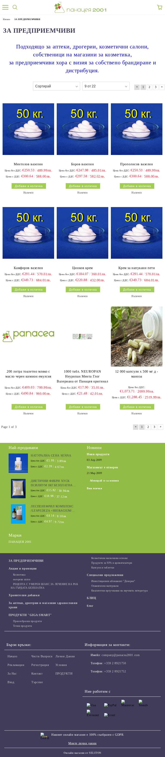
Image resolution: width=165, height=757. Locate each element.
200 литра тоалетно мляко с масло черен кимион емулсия (28, 374)
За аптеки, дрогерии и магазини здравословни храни (43, 605)
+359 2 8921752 (115, 671)
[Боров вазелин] (82, 129)
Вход (11, 682)
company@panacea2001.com (121, 655)
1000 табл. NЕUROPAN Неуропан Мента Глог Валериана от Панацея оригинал (82, 376)
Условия (61, 665)
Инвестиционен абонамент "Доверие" (113, 581)
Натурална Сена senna (51, 455)
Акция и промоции (23, 568)
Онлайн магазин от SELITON (82, 752)
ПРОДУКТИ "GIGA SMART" (30, 615)
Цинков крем (82, 268)
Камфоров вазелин (28, 268)
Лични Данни (65, 656)
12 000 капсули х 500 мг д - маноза (136, 374)
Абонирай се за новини (104, 480)
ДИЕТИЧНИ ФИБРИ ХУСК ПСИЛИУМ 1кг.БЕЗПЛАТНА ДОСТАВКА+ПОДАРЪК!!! (52, 483)
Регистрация (40, 665)
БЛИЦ (91, 598)
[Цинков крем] (82, 233)
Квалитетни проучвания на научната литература (119, 590)
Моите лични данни (82, 743)
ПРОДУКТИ (63, 673)
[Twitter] (99, 680)
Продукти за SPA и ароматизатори (111, 562)
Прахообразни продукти (27, 621)
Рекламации (16, 665)
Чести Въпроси (41, 656)
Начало (12, 656)
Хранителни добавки (24, 595)
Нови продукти (98, 454)
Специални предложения (105, 575)
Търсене (37, 682)
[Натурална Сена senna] (18, 463)
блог (90, 605)
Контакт (37, 673)
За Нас (12, 673)
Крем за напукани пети (136, 268)
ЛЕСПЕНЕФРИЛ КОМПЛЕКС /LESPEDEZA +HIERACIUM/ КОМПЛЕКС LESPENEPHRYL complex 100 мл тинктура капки (53, 509)
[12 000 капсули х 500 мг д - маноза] (136, 336)
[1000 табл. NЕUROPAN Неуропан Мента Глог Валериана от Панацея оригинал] (82, 336)
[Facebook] (90, 680)
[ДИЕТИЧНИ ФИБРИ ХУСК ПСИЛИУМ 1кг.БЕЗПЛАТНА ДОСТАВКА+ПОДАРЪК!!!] (18, 488)
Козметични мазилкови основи (109, 558)
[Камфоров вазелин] (28, 233)
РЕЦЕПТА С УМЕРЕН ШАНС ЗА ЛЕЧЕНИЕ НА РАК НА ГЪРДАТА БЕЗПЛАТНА (44, 586)
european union (21, 579)
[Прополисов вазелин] (136, 129)
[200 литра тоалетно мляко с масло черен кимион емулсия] (28, 336)
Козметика (19, 574)
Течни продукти (22, 625)
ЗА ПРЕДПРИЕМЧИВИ (26, 560)
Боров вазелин (82, 164)
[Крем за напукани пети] (136, 233)
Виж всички (94, 488)
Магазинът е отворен (102, 467)
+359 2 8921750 (115, 663)
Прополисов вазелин (136, 164)
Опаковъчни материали (105, 585)
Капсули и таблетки (102, 567)
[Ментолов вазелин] (28, 129)
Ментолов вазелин (28, 164)
